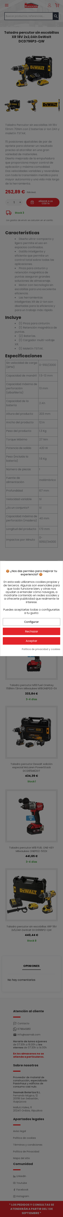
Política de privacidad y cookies (41, 649)
